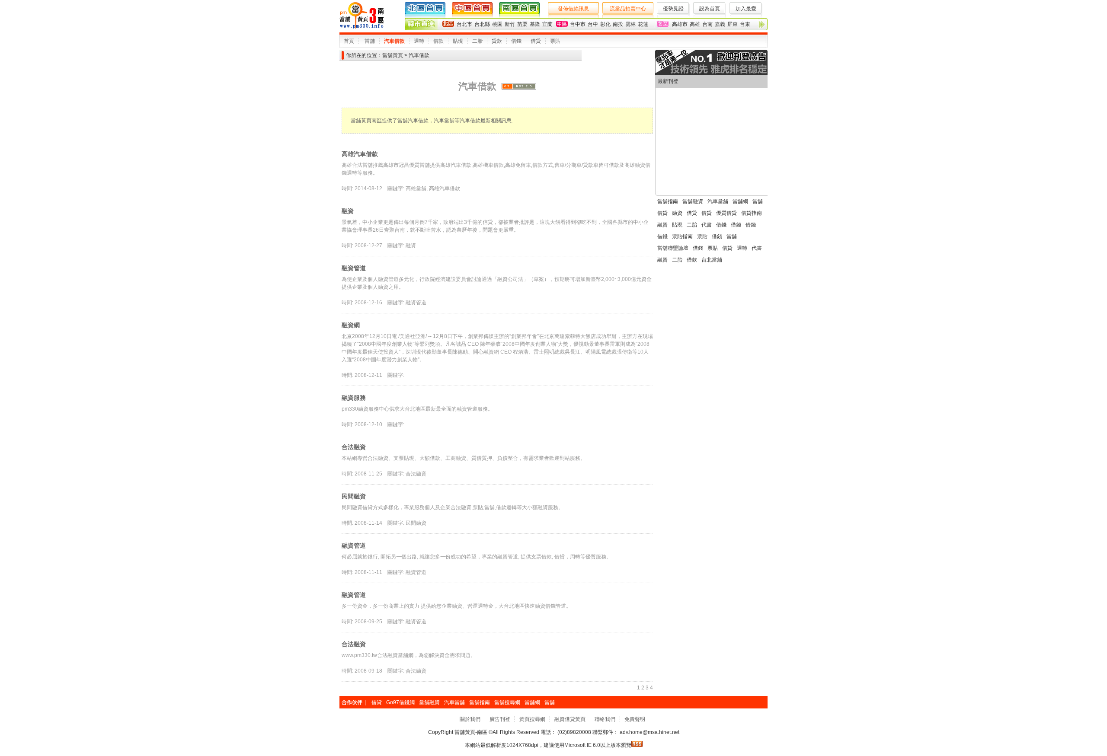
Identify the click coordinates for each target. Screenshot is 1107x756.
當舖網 (740, 201)
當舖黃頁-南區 (471, 732)
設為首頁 (709, 9)
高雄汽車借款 (360, 153)
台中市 (577, 24)
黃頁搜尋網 (532, 719)
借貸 (536, 41)
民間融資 (354, 496)
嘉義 (720, 24)
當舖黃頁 (392, 55)
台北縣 (482, 24)
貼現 (458, 41)
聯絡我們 (605, 719)
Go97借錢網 (400, 702)
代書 (706, 225)
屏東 (732, 24)
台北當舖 (711, 260)
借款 (438, 41)
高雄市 (680, 24)
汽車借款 (394, 41)
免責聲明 (634, 719)
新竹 (510, 24)
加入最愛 (746, 9)
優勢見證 (673, 9)
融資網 (351, 325)
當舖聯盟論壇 (672, 248)
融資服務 (354, 397)
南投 (618, 24)
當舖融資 (692, 201)
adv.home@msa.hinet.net (648, 732)
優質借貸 (726, 213)
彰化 (605, 24)
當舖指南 (667, 201)
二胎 (477, 41)
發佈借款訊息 (573, 9)
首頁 (349, 41)
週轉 (419, 41)
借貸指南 (751, 213)
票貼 (555, 41)
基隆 (535, 24)
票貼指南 (682, 236)
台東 (745, 24)
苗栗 (522, 24)
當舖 (370, 41)
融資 (348, 210)
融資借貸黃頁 (569, 719)
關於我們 (470, 719)
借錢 (516, 41)
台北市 (464, 24)
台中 (593, 24)
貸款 (497, 41)
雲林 (630, 24)
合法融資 (354, 446)
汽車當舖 (717, 201)
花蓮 (643, 24)
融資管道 (354, 268)
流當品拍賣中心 (628, 9)
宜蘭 (547, 24)
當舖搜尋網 (507, 702)
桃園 (497, 24)
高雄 (695, 24)
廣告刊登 (500, 719)
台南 (707, 24)
